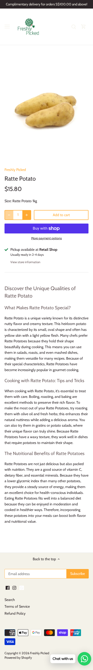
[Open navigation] (7, 26)
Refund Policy (15, 613)
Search (10, 600)
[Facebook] (7, 587)
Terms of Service (17, 606)
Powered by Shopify (18, 658)
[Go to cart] (83, 26)
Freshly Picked (15, 170)
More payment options (46, 238)
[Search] (74, 26)
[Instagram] (14, 587)
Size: (8, 201)
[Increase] (26, 215)
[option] (46, 108)
